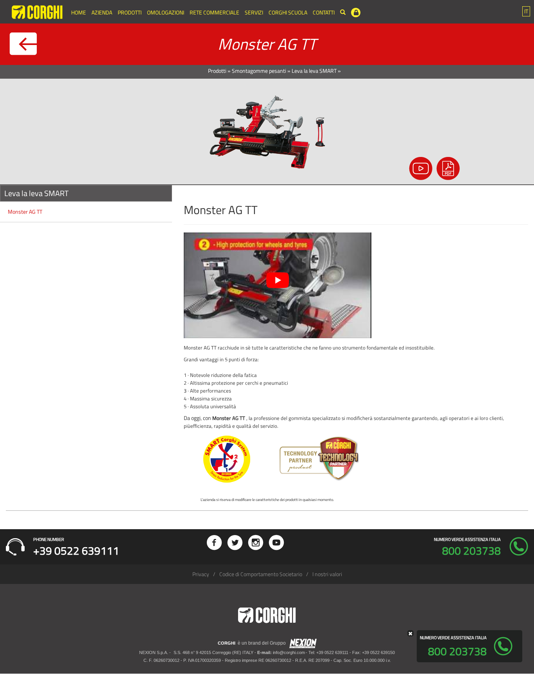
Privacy (200, 574)
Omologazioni (165, 12)
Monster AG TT (25, 211)
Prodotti (130, 12)
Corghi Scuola (288, 12)
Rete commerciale (214, 12)
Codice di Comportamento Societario (260, 574)
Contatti (324, 12)
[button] (526, 11)
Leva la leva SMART (314, 71)
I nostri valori (327, 574)
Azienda (101, 12)
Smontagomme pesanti (259, 71)
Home (78, 12)
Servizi (254, 12)
